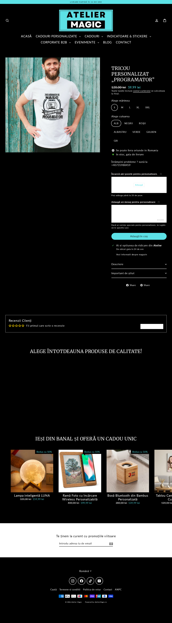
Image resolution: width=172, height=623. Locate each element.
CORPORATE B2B (54, 42)
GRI (116, 140)
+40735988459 (121, 165)
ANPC (118, 589)
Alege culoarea (120, 116)
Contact (108, 589)
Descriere (117, 264)
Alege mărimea (120, 100)
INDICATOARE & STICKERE (127, 36)
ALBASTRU (120, 132)
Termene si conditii (69, 589)
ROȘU (142, 123)
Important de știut (123, 273)
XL (138, 107)
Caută (53, 589)
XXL (147, 107)
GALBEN (151, 132)
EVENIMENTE (85, 42)
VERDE (136, 132)
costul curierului (141, 90)
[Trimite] (111, 544)
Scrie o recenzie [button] (152, 326)
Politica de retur (92, 589)
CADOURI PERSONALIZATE (57, 36)
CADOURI (92, 36)
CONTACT (123, 42)
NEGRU (128, 123)
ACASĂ (26, 36)
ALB (116, 123)
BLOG (107, 42)
